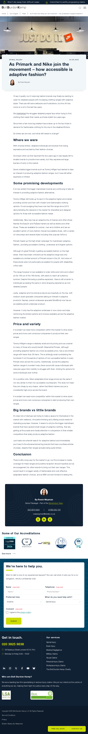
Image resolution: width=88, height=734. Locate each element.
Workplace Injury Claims (55, 665)
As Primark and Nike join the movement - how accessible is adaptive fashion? (56, 13)
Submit (14, 621)
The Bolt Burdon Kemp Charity (58, 669)
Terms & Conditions (8, 715)
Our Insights (14, 13)
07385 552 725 (54, 510)
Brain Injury (50, 646)
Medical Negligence (54, 650)
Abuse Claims (51, 658)
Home (4, 13)
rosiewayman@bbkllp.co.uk (44, 514)
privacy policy (25, 612)
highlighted (21, 114)
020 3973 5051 (34, 510)
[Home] (14, 7)
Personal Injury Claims (54, 662)
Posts (24, 13)
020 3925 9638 (13, 644)
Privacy (4, 719)
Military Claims (52, 654)
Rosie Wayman (25, 82)
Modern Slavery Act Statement (12, 724)
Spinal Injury (15, 59)
